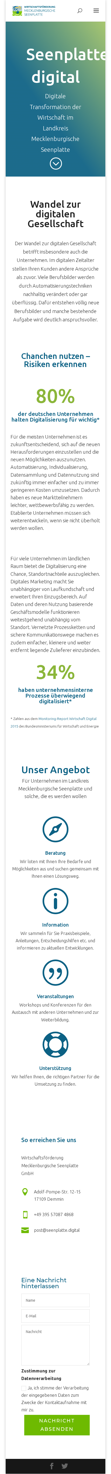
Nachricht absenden (57, 1425)
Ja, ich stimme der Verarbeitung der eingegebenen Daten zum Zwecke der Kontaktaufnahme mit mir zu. (55, 1398)
